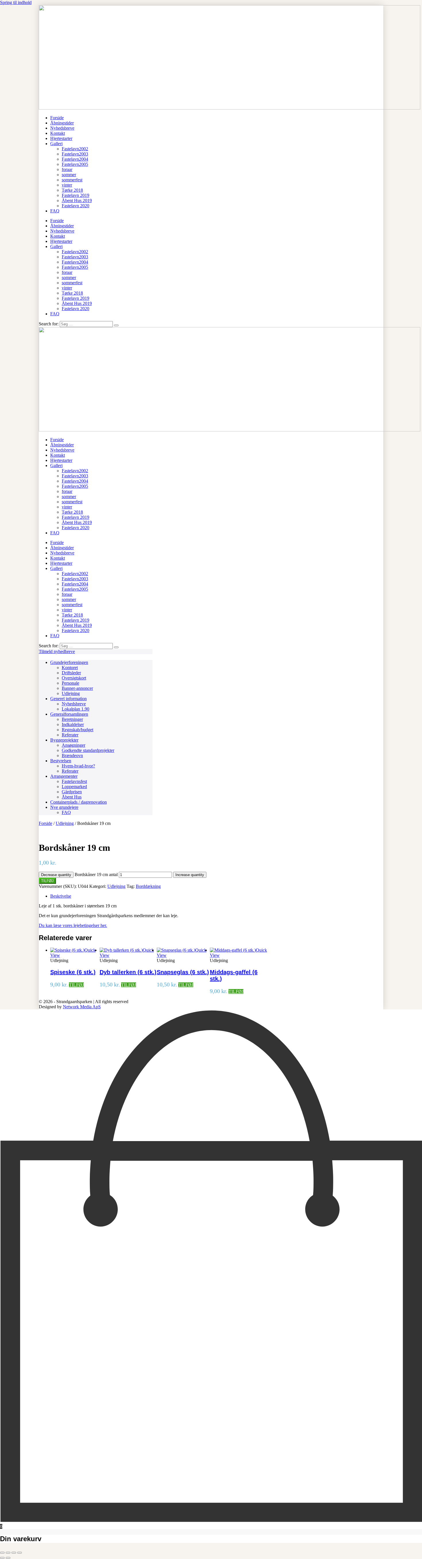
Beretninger (72, 719)
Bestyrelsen (60, 760)
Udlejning (71, 693)
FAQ (54, 210)
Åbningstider (62, 122)
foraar (67, 169)
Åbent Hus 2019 (77, 200)
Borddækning (148, 886)
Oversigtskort (74, 677)
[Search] (116, 325)
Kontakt (57, 133)
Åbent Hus (72, 796)
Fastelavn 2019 (75, 195)
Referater (70, 734)
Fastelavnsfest (74, 781)
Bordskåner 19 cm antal (96, 874)
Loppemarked (74, 786)
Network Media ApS (82, 1006)
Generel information (68, 698)
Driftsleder (71, 672)
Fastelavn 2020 (75, 205)
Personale (70, 683)
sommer (69, 174)
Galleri (56, 143)
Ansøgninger (73, 745)
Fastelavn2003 (75, 153)
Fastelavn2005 (75, 164)
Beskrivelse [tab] (60, 896)
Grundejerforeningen (69, 662)
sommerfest (72, 179)
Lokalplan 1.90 (75, 708)
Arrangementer (64, 776)
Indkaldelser (73, 724)
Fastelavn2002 (75, 148)
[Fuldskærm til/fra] (8, 1553)
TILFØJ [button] (76, 984)
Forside (57, 117)
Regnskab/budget (77, 729)
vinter (67, 185)
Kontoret (70, 667)
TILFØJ (47, 881)
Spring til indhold (16, 2)
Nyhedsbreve (62, 128)
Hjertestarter (61, 138)
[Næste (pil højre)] (8, 1558)
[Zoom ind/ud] (2, 1553)
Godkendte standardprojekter (88, 750)
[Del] (13, 1553)
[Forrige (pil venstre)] (2, 1558)
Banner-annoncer (77, 688)
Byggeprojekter (64, 740)
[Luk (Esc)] (19, 1553)
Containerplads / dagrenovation (78, 802)
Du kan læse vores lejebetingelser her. (73, 925)
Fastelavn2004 (75, 159)
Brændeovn (72, 755)
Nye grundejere (64, 807)
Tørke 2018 (72, 190)
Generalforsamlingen (69, 714)
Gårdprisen (72, 791)
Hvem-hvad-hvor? (78, 765)
